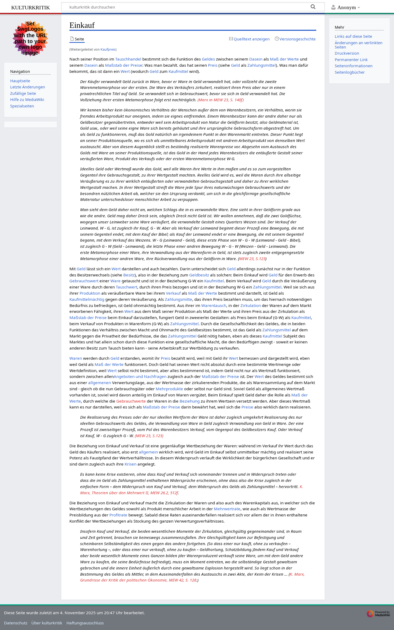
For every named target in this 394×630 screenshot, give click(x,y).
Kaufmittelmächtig (86, 299)
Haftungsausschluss (85, 622)
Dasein (255, 59)
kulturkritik (30, 7)
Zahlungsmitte (178, 299)
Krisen (130, 464)
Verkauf (173, 293)
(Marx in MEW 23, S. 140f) (221, 99)
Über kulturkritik (46, 622)
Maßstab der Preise (123, 65)
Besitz (129, 275)
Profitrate (118, 515)
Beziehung (190, 401)
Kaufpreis (108, 49)
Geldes (208, 59)
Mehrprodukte (169, 388)
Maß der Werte (284, 59)
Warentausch (213, 305)
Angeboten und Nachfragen (140, 376)
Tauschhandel (128, 59)
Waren (75, 358)
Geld (235, 65)
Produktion (90, 293)
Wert (125, 71)
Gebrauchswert (83, 280)
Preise (247, 407)
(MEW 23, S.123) (149, 435)
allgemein (148, 452)
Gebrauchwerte (131, 401)
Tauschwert (126, 287)
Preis (212, 65)
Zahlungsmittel (261, 65)
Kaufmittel (178, 71)
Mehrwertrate (227, 508)
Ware (115, 280)
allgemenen (99, 382)
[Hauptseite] (30, 37)
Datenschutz (15, 622)
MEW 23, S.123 (252, 258)
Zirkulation (250, 305)
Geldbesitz (199, 275)
